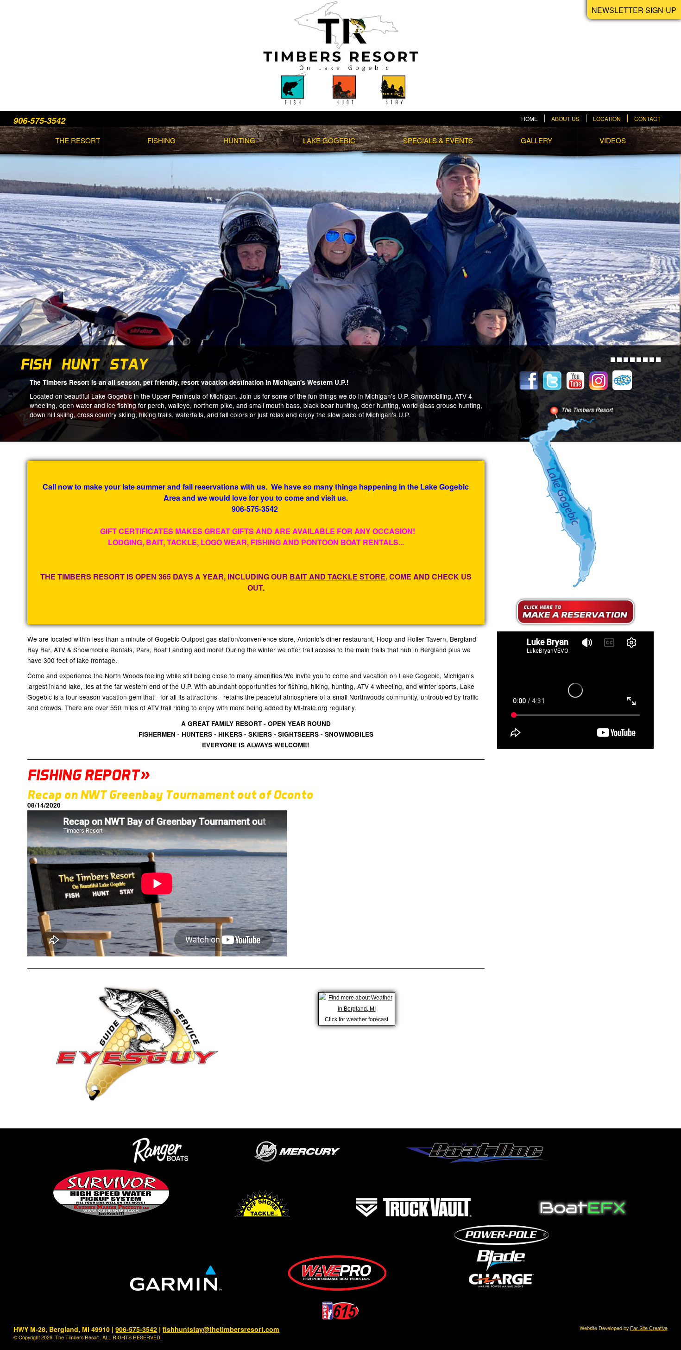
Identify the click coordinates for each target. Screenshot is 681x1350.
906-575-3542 (136, 1329)
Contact (647, 118)
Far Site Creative (649, 1328)
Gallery (536, 140)
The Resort (77, 140)
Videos (612, 140)
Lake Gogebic (329, 140)
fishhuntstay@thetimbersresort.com (221, 1329)
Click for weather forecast (356, 1019)
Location (607, 118)
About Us (565, 118)
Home (529, 118)
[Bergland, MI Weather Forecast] (357, 1009)
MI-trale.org (311, 707)
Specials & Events (438, 140)
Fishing (161, 140)
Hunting (239, 140)
